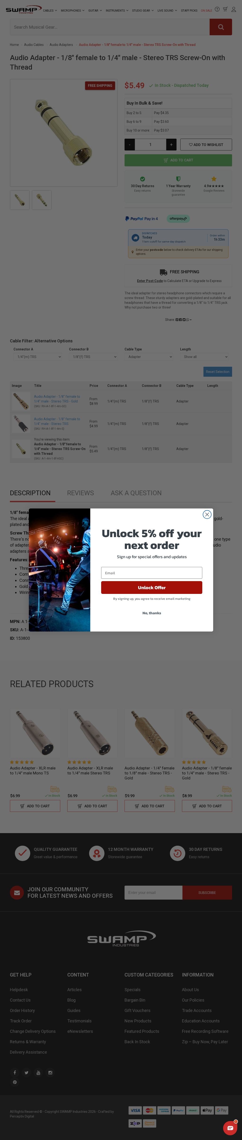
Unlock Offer (152, 587)
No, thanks (152, 613)
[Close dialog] (207, 514)
